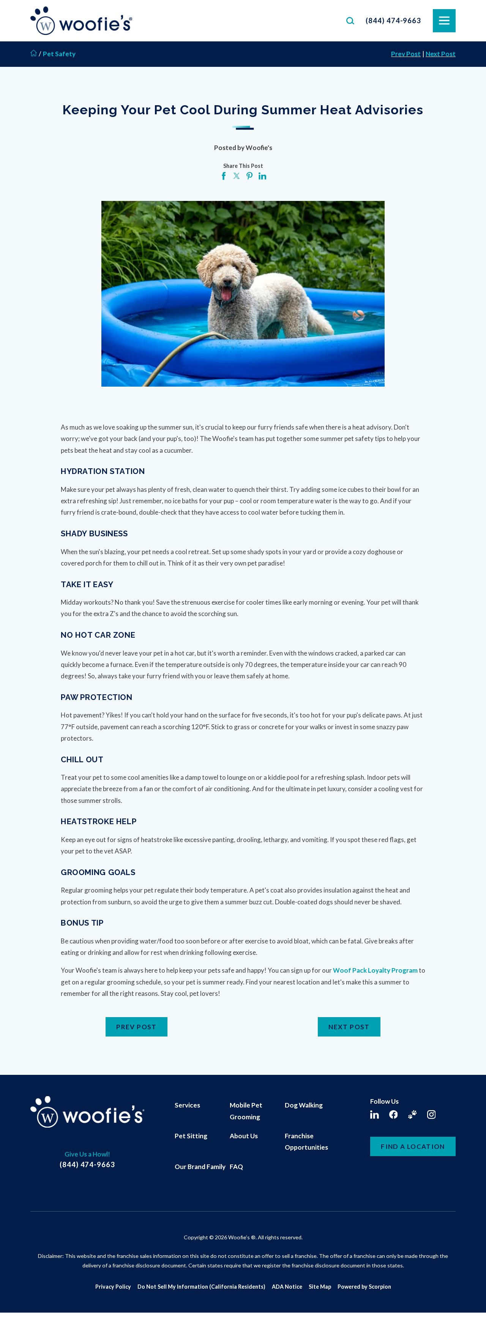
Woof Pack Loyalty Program (375, 970)
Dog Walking (304, 1105)
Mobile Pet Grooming (246, 1110)
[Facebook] (393, 1114)
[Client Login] (412, 1114)
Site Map (320, 1286)
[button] (15, 1308)
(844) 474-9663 (393, 20)
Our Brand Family (200, 1167)
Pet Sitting (191, 1136)
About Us (244, 1136)
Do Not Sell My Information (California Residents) (201, 1286)
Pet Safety (59, 54)
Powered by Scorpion (364, 1286)
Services (187, 1105)
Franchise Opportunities (306, 1141)
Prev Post (406, 54)
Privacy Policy (113, 1286)
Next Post (441, 54)
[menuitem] (202, 1111)
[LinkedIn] (374, 1114)
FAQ (236, 1167)
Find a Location (413, 1146)
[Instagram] (431, 1114)
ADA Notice (287, 1286)
